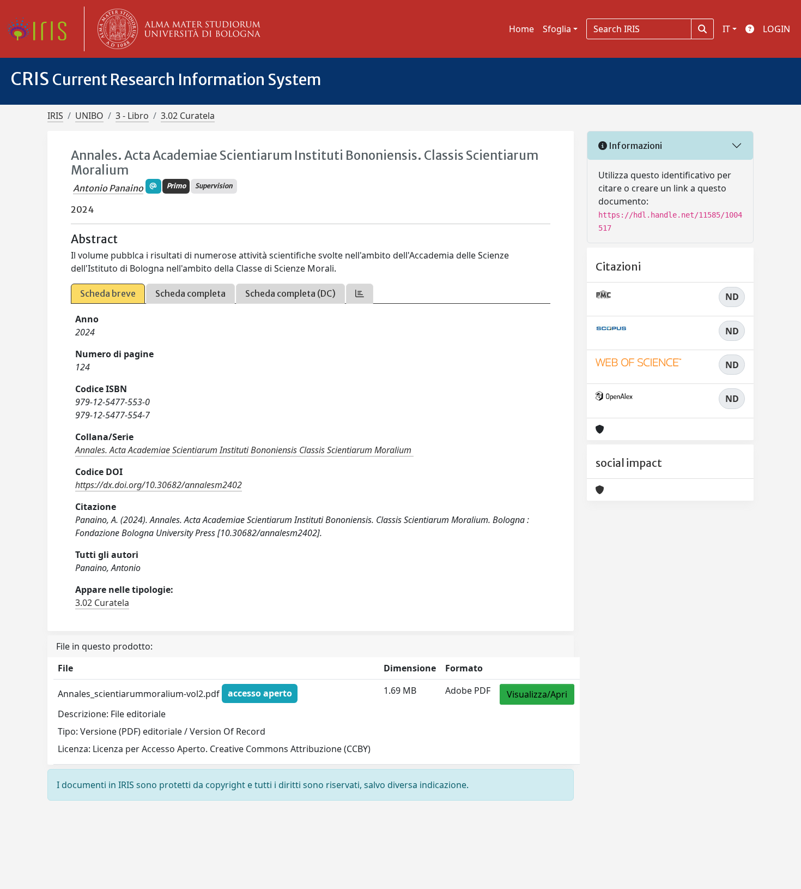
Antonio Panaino (108, 188)
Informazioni (634, 145)
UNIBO (89, 116)
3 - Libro (132, 116)
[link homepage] (41, 29)
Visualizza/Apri (537, 694)
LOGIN (776, 29)
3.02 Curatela (188, 116)
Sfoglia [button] (557, 29)
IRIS (55, 116)
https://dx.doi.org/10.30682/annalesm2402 (158, 485)
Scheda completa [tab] (190, 293)
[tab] (359, 294)
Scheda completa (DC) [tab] (290, 293)
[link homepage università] (176, 29)
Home (521, 29)
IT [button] (726, 29)
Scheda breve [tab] (108, 293)
